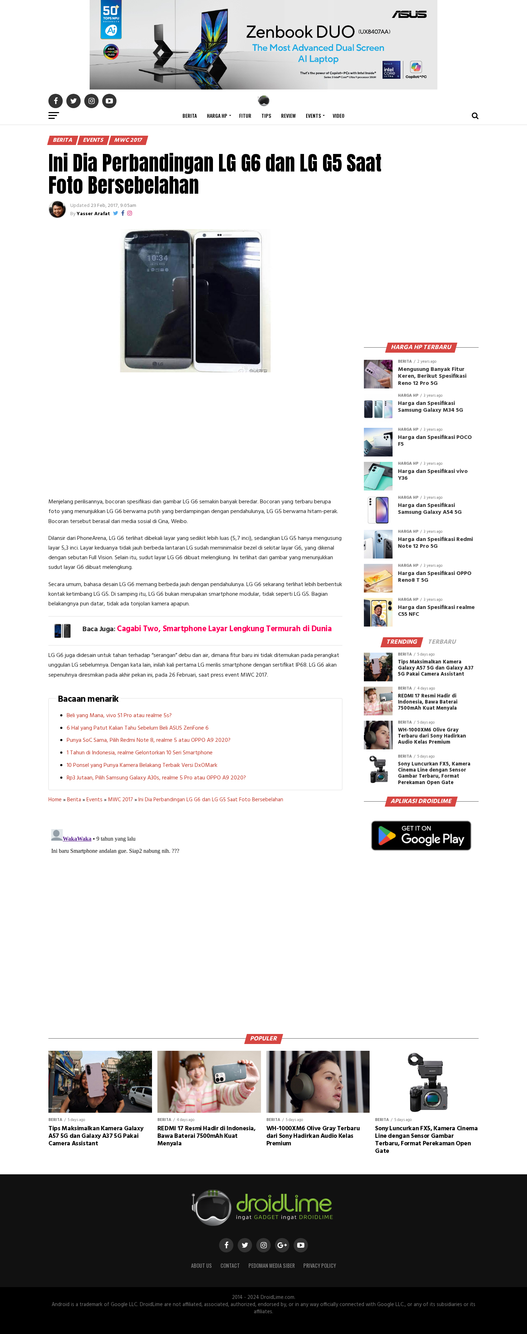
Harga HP (217, 115)
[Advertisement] (195, 436)
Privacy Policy (319, 1265)
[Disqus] (195, 915)
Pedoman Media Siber (271, 1265)
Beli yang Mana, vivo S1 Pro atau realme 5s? (119, 715)
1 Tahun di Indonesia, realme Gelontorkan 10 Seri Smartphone (140, 753)
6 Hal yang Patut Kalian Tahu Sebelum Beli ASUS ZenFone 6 (138, 728)
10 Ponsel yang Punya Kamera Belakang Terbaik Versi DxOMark (142, 765)
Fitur (245, 115)
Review (288, 115)
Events (313, 115)
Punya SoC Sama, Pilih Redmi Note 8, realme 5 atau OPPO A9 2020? (149, 740)
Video (339, 115)
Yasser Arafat (93, 214)
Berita (189, 115)
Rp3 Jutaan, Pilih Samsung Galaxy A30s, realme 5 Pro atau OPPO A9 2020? (156, 778)
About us (201, 1265)
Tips (266, 115)
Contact (230, 1265)
